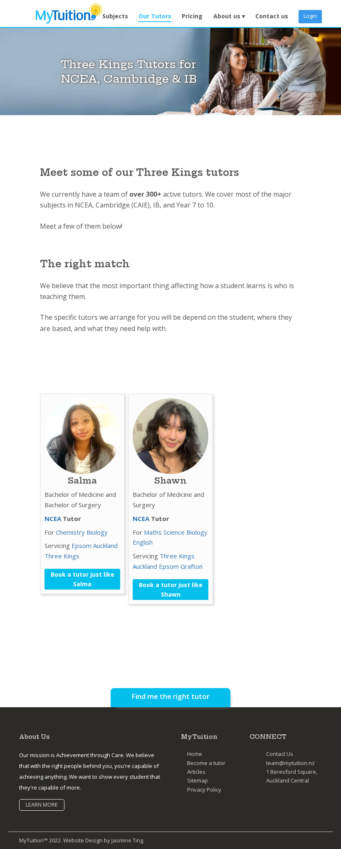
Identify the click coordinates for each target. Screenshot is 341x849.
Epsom (81, 545)
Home (194, 754)
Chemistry (70, 532)
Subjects (115, 16)
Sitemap (197, 780)
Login (310, 16)
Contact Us (279, 754)
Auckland (105, 545)
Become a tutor (206, 763)
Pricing (192, 16)
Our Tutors (154, 16)
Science (174, 532)
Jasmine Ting (127, 840)
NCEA (52, 518)
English (143, 542)
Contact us (271, 16)
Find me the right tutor (170, 696)
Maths (153, 532)
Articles (196, 771)
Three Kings (61, 556)
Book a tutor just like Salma (82, 579)
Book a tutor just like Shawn (171, 589)
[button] (229, 16)
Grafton (191, 566)
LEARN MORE (42, 804)
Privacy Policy (204, 789)
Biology (97, 532)
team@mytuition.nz (290, 763)
